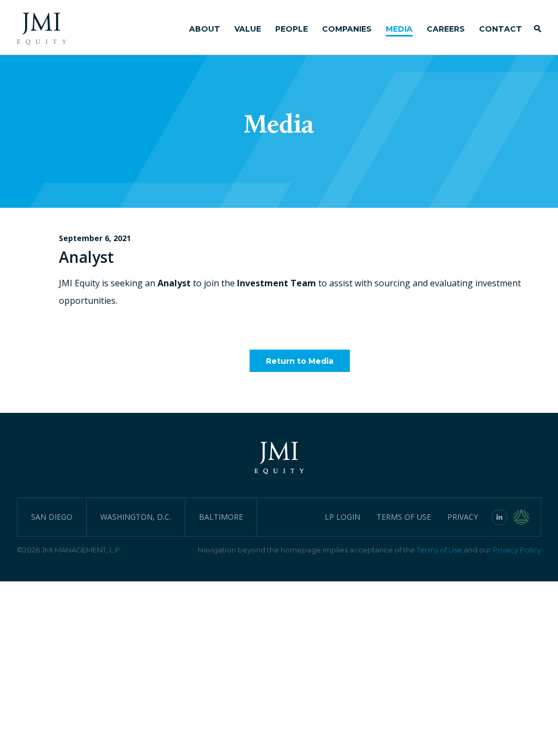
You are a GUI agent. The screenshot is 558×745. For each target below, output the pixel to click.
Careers (446, 29)
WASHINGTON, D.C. (135, 517)
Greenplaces (527, 517)
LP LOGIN (342, 517)
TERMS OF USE (404, 517)
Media (399, 29)
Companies (347, 29)
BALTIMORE (221, 517)
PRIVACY (462, 517)
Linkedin (500, 517)
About (204, 29)
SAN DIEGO (51, 517)
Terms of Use (439, 549)
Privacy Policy (517, 549)
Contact (500, 29)
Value (247, 29)
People (291, 29)
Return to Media (299, 361)
